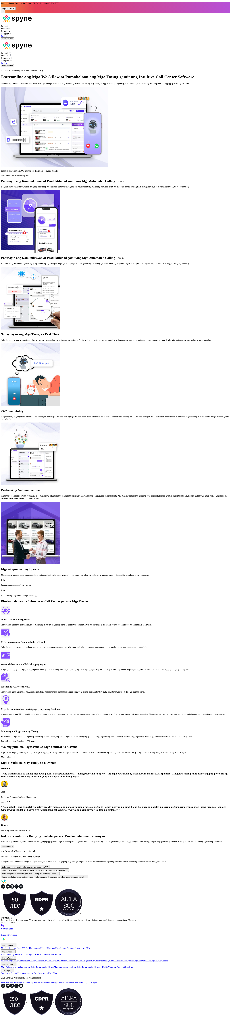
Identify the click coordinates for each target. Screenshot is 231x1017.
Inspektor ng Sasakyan (65, 948)
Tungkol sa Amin (8, 973)
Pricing (4, 36)
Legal (94, 982)
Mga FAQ (52, 973)
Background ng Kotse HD (92, 967)
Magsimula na (7, 846)
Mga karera (43, 973)
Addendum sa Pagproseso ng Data (55, 982)
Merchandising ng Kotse (11, 948)
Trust (90, 982)
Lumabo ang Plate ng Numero (14, 961)
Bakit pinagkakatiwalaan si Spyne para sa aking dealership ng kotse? (29, 874)
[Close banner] (3, 11)
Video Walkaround (48, 948)
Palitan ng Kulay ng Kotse (156, 961)
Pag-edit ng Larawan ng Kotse (39, 961)
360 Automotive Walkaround (48, 954)
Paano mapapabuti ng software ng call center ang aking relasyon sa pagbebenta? (33, 870)
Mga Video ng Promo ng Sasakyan (118, 967)
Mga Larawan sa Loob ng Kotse (67, 967)
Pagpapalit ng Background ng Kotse (98, 961)
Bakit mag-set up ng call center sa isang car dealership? (24, 867)
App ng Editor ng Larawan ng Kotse (67, 961)
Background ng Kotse (10, 954)
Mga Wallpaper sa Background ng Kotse (18, 967)
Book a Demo (7, 39)
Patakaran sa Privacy (79, 982)
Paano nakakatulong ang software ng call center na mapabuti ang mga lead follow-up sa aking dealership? (43, 877)
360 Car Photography (31, 948)
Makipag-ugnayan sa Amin (27, 973)
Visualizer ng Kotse (28, 954)
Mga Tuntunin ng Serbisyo (29, 982)
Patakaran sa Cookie (9, 982)
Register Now (7, 9)
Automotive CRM (82, 948)
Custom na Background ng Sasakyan (129, 961)
